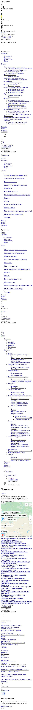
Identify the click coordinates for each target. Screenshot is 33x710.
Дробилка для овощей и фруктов (17, 79)
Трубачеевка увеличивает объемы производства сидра (12, 556)
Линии (3, 128)
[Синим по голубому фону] (1, 14)
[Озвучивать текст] (2, 27)
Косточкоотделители (10, 84)
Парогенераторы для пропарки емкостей (16, 117)
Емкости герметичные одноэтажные (19, 111)
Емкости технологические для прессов (19, 114)
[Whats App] (5, 136)
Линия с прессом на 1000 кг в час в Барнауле (16, 587)
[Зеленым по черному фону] (1, 18)
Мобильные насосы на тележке (17, 103)
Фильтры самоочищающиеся (16, 124)
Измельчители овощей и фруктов (14, 78)
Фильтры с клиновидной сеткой (17, 122)
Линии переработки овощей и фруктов (16, 87)
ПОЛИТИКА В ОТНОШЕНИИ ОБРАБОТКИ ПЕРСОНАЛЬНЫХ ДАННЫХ (15, 670)
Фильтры (7, 120)
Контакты (4, 132)
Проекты (4, 127)
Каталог (3, 64)
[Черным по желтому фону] (1, 16)
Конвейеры (7, 81)
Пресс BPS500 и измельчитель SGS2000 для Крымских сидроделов (15, 562)
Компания (4, 53)
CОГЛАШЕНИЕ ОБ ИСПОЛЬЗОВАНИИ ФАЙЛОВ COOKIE (13, 675)
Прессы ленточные (13, 97)
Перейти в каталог (6, 706)
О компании (8, 56)
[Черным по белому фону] (1, 10)
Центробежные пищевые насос (17, 108)
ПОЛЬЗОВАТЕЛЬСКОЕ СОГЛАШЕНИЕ (13, 666)
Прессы (6, 94)
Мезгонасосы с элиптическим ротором (19, 101)
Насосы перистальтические (16, 105)
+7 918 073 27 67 (8, 36)
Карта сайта (4, 683)
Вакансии (7, 58)
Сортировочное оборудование (13, 71)
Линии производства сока (15, 92)
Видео (6, 61)
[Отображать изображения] (2, 21)
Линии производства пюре (16, 89)
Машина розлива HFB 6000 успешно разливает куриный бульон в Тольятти (16, 539)
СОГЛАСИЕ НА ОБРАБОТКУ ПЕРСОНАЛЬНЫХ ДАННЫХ (16, 680)
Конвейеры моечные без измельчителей (20, 68)
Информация (5, 657)
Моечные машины (10, 75)
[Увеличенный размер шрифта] (2, 7)
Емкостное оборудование (12, 109)
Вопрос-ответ (8, 59)
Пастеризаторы (8, 116)
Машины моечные (13, 76)
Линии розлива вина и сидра (13, 119)
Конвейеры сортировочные (16, 73)
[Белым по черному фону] (1, 12)
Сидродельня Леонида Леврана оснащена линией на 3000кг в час (15, 569)
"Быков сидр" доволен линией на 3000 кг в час (16, 602)
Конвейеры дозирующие (15, 83)
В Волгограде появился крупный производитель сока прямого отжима (13, 542)
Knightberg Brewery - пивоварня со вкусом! (15, 603)
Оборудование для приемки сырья (14, 67)
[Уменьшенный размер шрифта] (1, 3)
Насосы (6, 98)
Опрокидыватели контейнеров (17, 70)
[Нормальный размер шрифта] (2, 5)
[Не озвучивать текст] (1, 29)
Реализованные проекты (8, 662)
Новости (4, 130)
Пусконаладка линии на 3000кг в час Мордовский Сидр (13, 596)
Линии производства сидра (16, 90)
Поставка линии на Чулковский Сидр (13, 578)
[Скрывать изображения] (1, 24)
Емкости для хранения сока (16, 112)
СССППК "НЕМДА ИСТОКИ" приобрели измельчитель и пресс (13, 566)
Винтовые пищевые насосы (16, 100)
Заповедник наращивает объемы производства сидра (12, 599)
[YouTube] (5, 135)
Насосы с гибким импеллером (17, 106)
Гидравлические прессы (15, 95)
